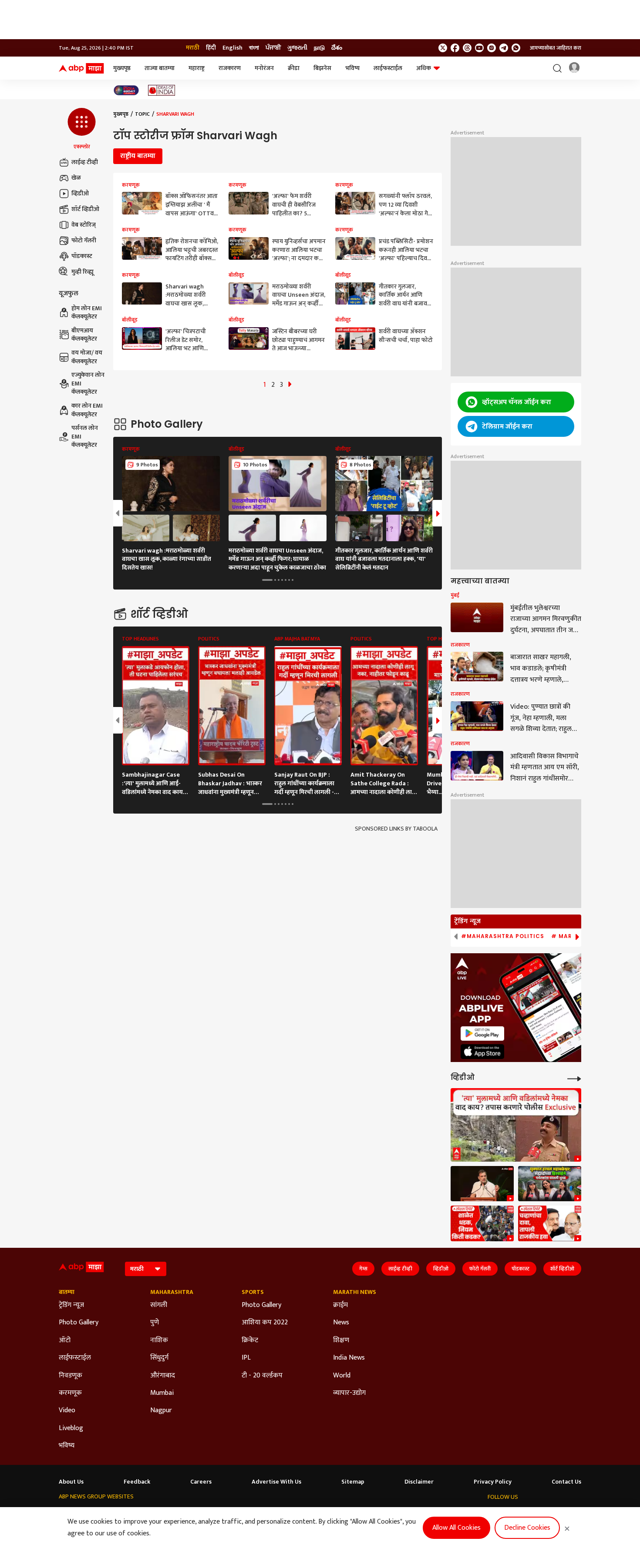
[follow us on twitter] (443, 48)
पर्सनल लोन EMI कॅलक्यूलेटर (84, 436)
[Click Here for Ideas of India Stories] (161, 90)
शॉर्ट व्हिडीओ (85, 209)
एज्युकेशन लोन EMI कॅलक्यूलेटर (87, 383)
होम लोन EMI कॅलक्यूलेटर (86, 312)
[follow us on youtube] (479, 48)
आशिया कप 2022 (265, 1322)
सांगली (158, 1305)
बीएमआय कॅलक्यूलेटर (84, 334)
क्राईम (340, 1305)
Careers (201, 1482)
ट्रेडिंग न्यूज (71, 1305)
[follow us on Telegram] (504, 48)
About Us (71, 1482)
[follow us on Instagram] (491, 48)
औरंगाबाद (162, 1375)
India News (349, 1358)
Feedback (137, 1482)
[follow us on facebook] (455, 48)
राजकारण (230, 68)
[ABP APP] (482, 1033)
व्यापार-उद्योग (349, 1393)
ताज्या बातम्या (160, 68)
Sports (253, 1292)
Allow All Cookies (456, 1528)
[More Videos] (574, 1078)
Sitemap (352, 1482)
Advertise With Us (276, 1482)
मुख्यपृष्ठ (122, 68)
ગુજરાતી (297, 48)
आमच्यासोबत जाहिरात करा (555, 48)
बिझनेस (322, 68)
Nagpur (161, 1410)
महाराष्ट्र (197, 68)
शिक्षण (341, 1340)
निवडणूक (70, 1375)
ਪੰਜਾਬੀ (273, 48)
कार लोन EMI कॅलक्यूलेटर (87, 410)
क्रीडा (294, 68)
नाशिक (159, 1340)
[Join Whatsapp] (516, 48)
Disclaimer (419, 1482)
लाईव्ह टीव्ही (84, 162)
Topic (142, 114)
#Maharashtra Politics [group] (502, 936)
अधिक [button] (423, 68)
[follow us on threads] (467, 48)
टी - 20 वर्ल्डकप (262, 1375)
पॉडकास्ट (81, 256)
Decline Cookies (527, 1528)
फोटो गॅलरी (83, 240)
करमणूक (70, 1393)
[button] (81, 129)
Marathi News (354, 1292)
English (232, 48)
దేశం (336, 48)
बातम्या (66, 1292)
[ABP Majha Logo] (81, 68)
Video (67, 1410)
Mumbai (162, 1393)
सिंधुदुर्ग (159, 1358)
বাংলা (254, 48)
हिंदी (211, 48)
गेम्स (363, 1268)
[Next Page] (290, 385)
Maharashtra (171, 1292)
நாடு (319, 48)
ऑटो (65, 1340)
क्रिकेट (250, 1340)
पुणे (154, 1322)
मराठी (192, 48)
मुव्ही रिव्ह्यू (82, 272)
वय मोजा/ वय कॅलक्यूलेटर (86, 356)
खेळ (76, 178)
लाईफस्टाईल (388, 68)
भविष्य (352, 68)
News (341, 1322)
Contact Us (566, 1482)
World (341, 1375)
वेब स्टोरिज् (83, 225)
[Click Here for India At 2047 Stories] (126, 90)
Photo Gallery (78, 1322)
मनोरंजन (264, 68)
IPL (246, 1358)
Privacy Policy (493, 1482)
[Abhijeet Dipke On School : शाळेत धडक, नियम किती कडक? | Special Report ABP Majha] (482, 1223)
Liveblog (71, 1428)
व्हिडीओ (80, 193)
